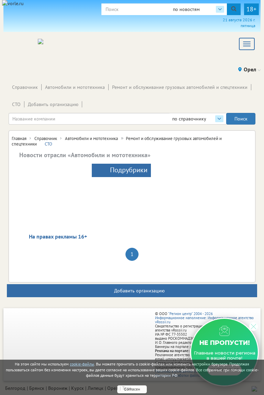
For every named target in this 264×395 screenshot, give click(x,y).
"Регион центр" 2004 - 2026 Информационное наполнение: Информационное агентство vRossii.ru (204, 317)
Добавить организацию (53, 104)
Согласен (132, 389)
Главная (19, 138)
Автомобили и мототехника (75, 87)
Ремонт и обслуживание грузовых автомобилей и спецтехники (180, 87)
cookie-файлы (82, 364)
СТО (16, 104)
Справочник (25, 87)
